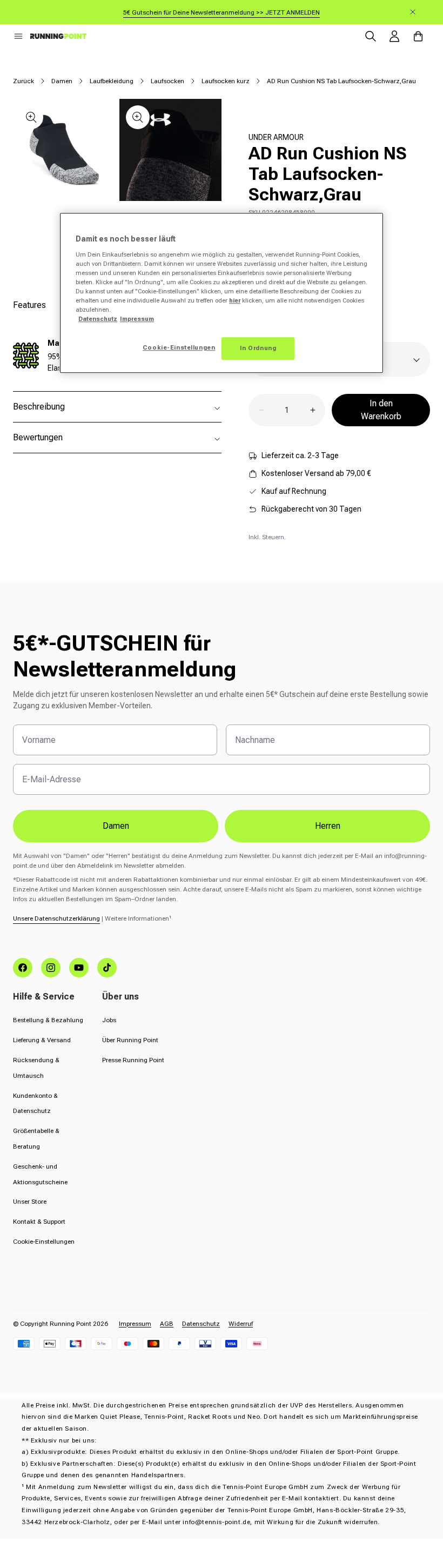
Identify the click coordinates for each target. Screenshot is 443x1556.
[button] (18, 36)
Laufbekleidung (111, 81)
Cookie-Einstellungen (44, 1241)
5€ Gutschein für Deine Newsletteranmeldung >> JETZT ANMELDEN (221, 12)
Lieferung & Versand (42, 1040)
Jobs (109, 1020)
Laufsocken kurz (226, 81)
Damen (61, 81)
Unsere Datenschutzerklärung (56, 918)
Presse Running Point (133, 1060)
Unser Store (29, 1201)
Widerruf (241, 1323)
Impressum (135, 1323)
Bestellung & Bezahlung (48, 1020)
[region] (221, 292)
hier (234, 300)
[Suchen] (370, 36)
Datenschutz (201, 1323)
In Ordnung (258, 348)
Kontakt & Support (39, 1221)
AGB (166, 1323)
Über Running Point (130, 1040)
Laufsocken (167, 81)
